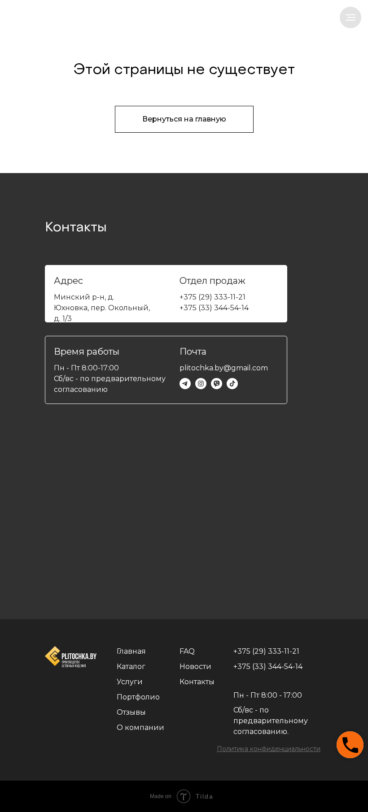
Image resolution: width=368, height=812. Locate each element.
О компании (140, 727)
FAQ (187, 651)
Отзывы (131, 712)
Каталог (131, 666)
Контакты (197, 681)
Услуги (130, 681)
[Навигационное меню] (350, 17)
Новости (195, 666)
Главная (131, 651)
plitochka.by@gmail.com (224, 368)
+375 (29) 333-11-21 (212, 297)
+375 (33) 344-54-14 (214, 308)
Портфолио (138, 697)
